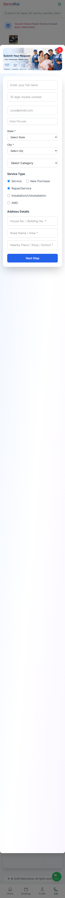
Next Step (32, 258)
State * (11, 131)
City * (10, 144)
